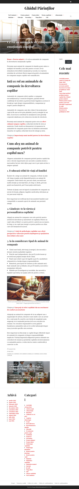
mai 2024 (11, 421)
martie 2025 (12, 402)
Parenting (28, 17)
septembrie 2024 (14, 413)
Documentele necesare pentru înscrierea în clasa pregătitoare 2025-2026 (64, 87)
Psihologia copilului (28, 38)
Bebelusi (28, 412)
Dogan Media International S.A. (40, 487)
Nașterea (29, 436)
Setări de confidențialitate (61, 483)
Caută (60, 59)
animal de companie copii (15, 353)
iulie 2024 (12, 417)
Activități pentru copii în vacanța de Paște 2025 (64, 80)
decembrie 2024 (13, 408)
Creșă (28, 422)
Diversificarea (30, 423)
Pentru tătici (35, 15)
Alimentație (58, 15)
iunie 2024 (12, 419)
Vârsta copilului (46, 15)
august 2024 (12, 415)
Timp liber (38, 17)
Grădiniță (29, 435)
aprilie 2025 (12, 400)
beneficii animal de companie (31, 353)
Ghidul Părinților (40, 8)
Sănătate (11, 17)
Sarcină (28, 466)
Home (9, 59)
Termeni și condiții (21, 483)
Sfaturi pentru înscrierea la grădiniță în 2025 (64, 110)
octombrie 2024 (13, 411)
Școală (28, 468)
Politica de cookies (32, 483)
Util (47, 17)
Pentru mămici (25, 15)
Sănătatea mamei (31, 464)
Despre (13, 483)
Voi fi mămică (12, 15)
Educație (20, 17)
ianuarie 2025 (13, 406)
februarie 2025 (13, 404)
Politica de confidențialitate (46, 483)
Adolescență (30, 409)
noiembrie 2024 (13, 410)
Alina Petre (12, 349)
